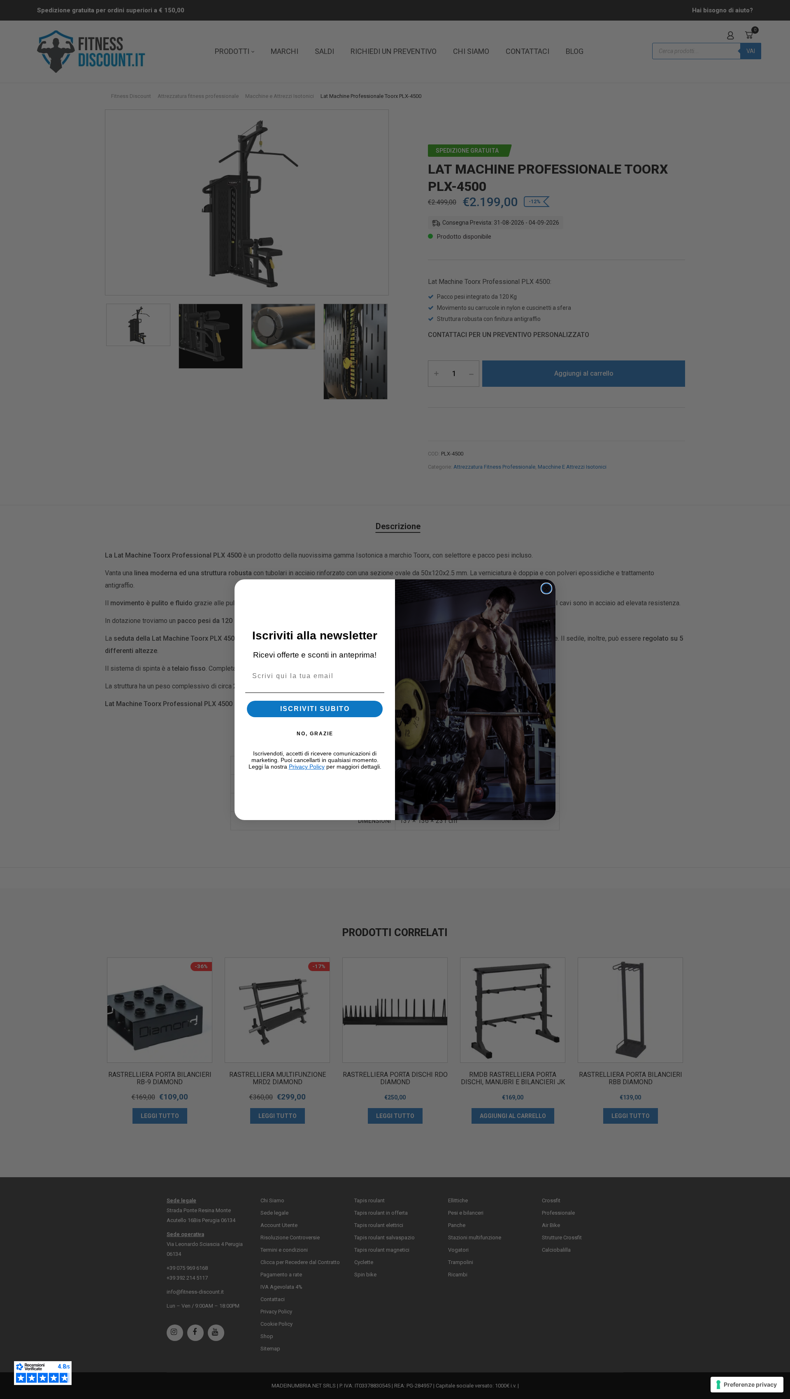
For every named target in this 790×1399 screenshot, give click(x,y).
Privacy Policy (307, 766)
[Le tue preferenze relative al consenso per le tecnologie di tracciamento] (747, 1384)
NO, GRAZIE (315, 734)
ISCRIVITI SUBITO (315, 708)
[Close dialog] (546, 588)
